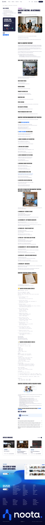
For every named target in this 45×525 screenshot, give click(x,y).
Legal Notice (37, 521)
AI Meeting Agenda (35, 500)
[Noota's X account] (20, 521)
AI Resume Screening (5, 502)
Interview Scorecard (5, 501)
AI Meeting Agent (15, 492)
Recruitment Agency (25, 494)
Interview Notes (4, 500)
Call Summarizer (14, 503)
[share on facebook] (3, 35)
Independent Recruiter (25, 492)
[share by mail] (8, 35)
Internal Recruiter (25, 493)
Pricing (21, 1)
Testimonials (34, 491)
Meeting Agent (34, 503)
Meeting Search (24, 504)
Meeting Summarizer (15, 501)
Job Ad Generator (5, 504)
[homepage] (4, 1)
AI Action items (24, 500)
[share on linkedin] (5, 35)
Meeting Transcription (15, 500)
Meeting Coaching (35, 504)
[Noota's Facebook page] (24, 521)
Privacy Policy (40, 521)
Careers (34, 493)
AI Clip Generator (25, 502)
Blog (33, 489)
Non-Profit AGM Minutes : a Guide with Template (21, 452)
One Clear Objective (25, 122)
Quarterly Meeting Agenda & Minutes (7, 14)
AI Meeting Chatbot (25, 503)
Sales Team (24, 489)
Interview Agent (34, 501)
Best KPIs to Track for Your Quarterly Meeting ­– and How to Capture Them (9, 13)
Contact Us (34, 492)
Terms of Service (33, 521)
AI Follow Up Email (25, 501)
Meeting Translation (15, 504)
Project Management (25, 490)
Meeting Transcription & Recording (17, 489)
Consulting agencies (25, 491)
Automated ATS (4, 503)
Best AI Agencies (6, 451)
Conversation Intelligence (36, 502)
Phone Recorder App (15, 493)
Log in (32, 1)
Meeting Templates (35, 490)
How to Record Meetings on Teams (35, 452)
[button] (9, 1)
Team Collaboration (15, 491)
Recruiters (24, 495)
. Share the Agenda (22, 131)
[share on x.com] (6, 35)
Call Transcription (15, 502)
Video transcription (15, 494)
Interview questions (35, 494)
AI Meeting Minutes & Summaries (16, 490)
